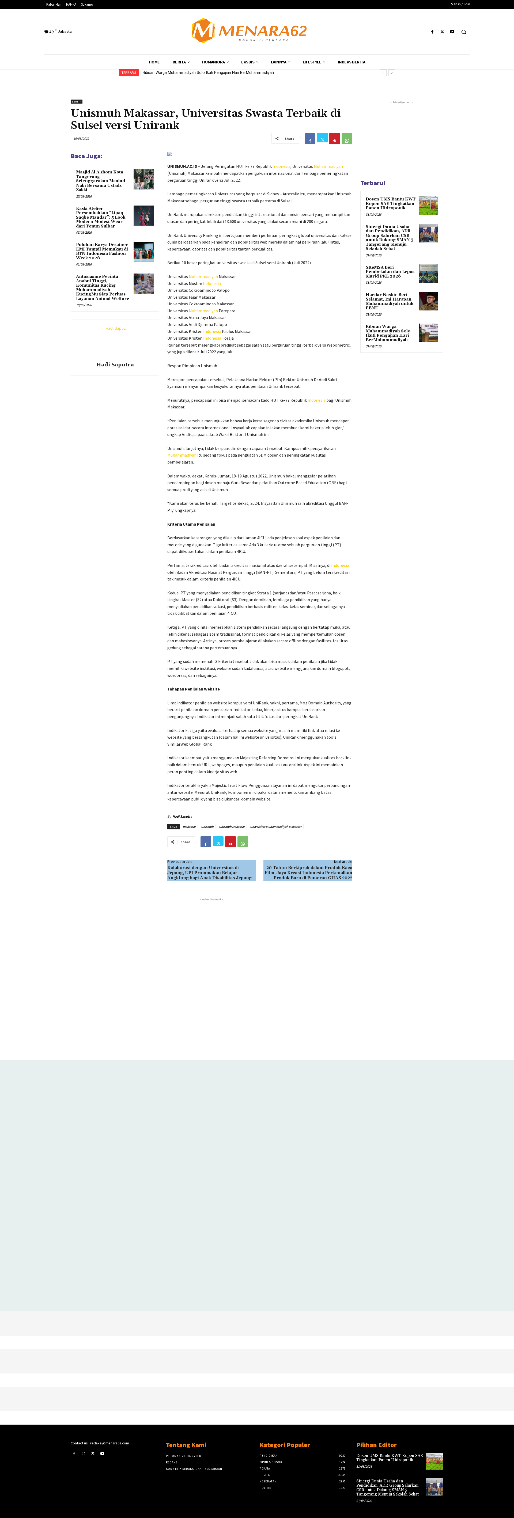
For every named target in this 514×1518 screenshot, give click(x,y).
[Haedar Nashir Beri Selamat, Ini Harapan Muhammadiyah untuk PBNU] (428, 301)
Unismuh (207, 827)
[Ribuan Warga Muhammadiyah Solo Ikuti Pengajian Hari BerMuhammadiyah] (428, 333)
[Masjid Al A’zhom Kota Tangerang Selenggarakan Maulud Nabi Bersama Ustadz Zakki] (144, 179)
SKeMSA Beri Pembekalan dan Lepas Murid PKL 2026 (390, 272)
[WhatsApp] (347, 138)
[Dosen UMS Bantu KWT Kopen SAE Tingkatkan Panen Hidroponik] (428, 205)
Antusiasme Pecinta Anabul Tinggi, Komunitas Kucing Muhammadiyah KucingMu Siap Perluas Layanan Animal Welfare (102, 287)
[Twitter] (442, 32)
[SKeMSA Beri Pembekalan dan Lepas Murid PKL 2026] (428, 273)
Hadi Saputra (115, 365)
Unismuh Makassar (232, 827)
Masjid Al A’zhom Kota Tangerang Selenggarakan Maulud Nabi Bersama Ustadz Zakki (100, 181)
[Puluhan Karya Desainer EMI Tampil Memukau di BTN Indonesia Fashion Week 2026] (144, 252)
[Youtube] (452, 32)
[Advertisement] (211, 972)
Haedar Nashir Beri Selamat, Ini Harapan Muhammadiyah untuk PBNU (389, 301)
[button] (463, 31)
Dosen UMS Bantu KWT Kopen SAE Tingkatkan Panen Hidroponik (391, 204)
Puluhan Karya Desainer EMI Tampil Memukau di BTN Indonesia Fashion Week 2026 (102, 251)
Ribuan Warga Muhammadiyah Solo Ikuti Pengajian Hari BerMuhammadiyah (208, 72)
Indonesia (281, 166)
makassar (189, 827)
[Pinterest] (334, 138)
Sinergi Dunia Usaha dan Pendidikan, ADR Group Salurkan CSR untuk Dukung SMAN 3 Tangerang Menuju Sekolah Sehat (390, 238)
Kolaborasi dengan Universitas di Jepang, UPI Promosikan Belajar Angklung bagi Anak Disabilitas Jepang (209, 873)
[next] (391, 72)
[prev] (383, 72)
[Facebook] (432, 32)
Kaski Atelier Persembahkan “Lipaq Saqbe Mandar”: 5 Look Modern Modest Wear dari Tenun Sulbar (100, 217)
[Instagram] (83, 1453)
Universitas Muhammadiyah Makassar (275, 827)
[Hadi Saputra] (115, 341)
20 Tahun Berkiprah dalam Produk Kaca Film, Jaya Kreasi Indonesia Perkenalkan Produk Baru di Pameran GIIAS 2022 (308, 873)
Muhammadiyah (328, 166)
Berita (76, 101)
